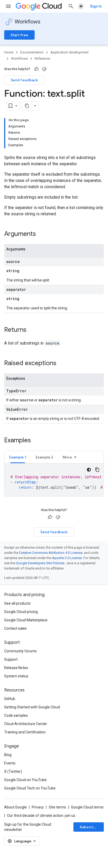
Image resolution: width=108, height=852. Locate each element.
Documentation (32, 52)
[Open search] (71, 6)
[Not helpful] (44, 69)
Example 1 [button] (17, 457)
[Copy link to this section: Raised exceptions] (61, 363)
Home (8, 52)
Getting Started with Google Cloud (32, 707)
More (67, 457)
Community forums (20, 651)
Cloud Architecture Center (25, 724)
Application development (69, 52)
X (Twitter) (13, 771)
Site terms (57, 807)
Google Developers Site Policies (40, 563)
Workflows (27, 22)
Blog (8, 755)
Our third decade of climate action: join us (41, 815)
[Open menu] (8, 6)
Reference (42, 58)
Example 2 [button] (44, 457)
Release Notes (16, 668)
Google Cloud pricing (21, 612)
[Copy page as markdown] (27, 105)
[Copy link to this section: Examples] (36, 441)
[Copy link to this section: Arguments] (41, 234)
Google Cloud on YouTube (25, 780)
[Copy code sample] (97, 469)
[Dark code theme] (89, 469)
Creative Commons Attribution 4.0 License (50, 553)
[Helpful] (36, 69)
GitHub (9, 699)
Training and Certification (25, 732)
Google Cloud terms (87, 807)
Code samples (16, 715)
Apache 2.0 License (67, 558)
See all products (17, 603)
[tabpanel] (54, 479)
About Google (15, 807)
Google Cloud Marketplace (25, 620)
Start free (19, 35)
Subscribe (89, 827)
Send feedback (24, 80)
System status (16, 676)
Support (11, 659)
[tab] (17, 457)
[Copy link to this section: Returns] (31, 330)
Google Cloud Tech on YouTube (30, 788)
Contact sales (15, 628)
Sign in (96, 6)
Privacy (38, 807)
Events (9, 763)
